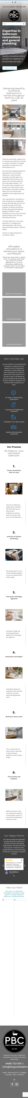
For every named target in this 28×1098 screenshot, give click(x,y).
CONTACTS (20, 1075)
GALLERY (8, 1075)
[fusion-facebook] (12, 1084)
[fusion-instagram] (17, 1084)
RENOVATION (12, 1073)
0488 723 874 (13, 1063)
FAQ (14, 1075)
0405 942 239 (20, 7)
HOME (4, 1073)
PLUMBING (23, 1073)
